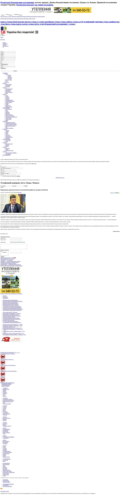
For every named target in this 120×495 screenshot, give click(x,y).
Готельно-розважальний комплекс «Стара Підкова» (11, 265)
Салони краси (8, 119)
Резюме (7, 146)
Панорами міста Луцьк (10, 125)
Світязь (7, 131)
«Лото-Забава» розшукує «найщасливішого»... (13, 331)
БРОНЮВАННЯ (6, 155)
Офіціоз (9, 75)
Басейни (7, 98)
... (3, 330)
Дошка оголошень (9, 128)
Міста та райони (9, 92)
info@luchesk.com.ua (60, 177)
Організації (8, 91)
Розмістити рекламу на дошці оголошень (34, 5)
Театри (7, 111)
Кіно (7, 110)
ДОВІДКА (5, 121)
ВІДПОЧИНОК (6, 107)
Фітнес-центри (9, 102)
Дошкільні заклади (10, 150)
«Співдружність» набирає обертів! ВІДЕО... (12, 306)
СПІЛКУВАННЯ (6, 139)
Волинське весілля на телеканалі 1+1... (11, 324)
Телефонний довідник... (8, 326)
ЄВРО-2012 (8, 105)
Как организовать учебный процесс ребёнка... (13, 301)
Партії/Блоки (8, 90)
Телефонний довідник (10, 122)
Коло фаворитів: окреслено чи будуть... (11, 305)
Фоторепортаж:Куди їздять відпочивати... (12, 319)
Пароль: (2, 52)
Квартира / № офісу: (4, 173)
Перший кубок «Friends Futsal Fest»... (11, 303)
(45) (14, 326)
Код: (1, 63)
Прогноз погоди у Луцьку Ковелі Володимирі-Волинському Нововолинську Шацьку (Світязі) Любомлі (22, 16)
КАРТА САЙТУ (6, 482)
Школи (7, 149)
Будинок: (2, 172)
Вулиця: (2, 170)
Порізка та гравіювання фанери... (7, 382)
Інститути (8, 148)
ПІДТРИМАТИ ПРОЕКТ (8, 484)
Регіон (7, 74)
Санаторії (8, 138)
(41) (20, 328)
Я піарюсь (8, 86)
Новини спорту (9, 106)
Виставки (8, 113)
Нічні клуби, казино (10, 115)
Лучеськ (7, 130)
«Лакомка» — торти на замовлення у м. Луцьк (10, 261)
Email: (1, 60)
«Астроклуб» (8, 153)
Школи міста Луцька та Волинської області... (12, 333)
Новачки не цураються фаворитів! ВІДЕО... (12, 308)
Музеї (7, 133)
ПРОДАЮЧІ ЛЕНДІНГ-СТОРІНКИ (8, 257)
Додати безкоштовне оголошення (7, 353)
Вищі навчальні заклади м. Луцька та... (11, 328)
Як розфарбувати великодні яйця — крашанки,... (13, 334)
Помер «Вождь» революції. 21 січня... (11, 314)
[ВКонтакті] (116, 193)
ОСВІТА (5, 147)
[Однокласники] (118, 193)
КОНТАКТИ (6, 485)
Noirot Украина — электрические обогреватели (10, 264)
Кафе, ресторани (9, 114)
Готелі (7, 132)
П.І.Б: (1, 59)
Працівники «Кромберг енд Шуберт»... (11, 325)
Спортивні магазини (10, 101)
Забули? (4, 44)
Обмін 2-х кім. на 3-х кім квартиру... (8, 365)
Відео (7, 141)
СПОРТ (4, 94)
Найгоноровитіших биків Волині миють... (12, 315)
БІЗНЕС (4, 83)
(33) (5, 330)
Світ (6, 81)
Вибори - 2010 (6, 389)
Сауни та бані (8, 118)
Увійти (1, 37)
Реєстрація (2, 39)
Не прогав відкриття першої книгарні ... (11, 318)
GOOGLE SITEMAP (7, 486)
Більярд (7, 103)
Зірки (7, 93)
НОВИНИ (5, 73)
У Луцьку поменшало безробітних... (10, 321)
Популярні (5, 296)
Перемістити (5, 46)
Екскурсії (8, 134)
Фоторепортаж (9, 109)
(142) (21, 325)
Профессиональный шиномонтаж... (10, 300)
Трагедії (9, 78)
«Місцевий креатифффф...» (11, 152)
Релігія (9, 76)
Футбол (7, 96)
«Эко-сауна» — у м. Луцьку (6, 260)
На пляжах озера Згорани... (9, 320)
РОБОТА (5, 142)
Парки (7, 120)
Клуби (7, 104)
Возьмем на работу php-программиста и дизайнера (11, 293)
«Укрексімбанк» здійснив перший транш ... (12, 322)
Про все (7, 82)
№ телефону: (3, 166)
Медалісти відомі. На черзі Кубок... (10, 302)
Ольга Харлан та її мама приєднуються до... (12, 310)
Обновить (4, 252)
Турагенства (8, 136)
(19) (5, 332)
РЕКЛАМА (5, 479)
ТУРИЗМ (5, 129)
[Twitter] (117, 193)
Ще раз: (2, 58)
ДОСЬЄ (4, 87)
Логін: (1, 51)
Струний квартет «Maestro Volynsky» (8, 263)
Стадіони (7, 97)
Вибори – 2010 (9, 79)
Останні (4, 295)
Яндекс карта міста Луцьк (11, 124)
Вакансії (7, 144)
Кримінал (10, 77)
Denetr (20, 192)
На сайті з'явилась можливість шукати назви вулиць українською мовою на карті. (17, 18)
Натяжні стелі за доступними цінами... (8, 371)
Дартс (7, 95)
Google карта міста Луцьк (11, 123)
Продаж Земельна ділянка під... (7, 359)
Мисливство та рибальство (11, 116)
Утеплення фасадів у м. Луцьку (7, 259)
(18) (25, 334)
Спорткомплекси (9, 100)
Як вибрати (8, 85)
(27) (24, 331)
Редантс (27, 477)
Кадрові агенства (9, 143)
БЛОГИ (4, 151)
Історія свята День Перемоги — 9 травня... (12, 313)
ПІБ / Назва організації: (5, 168)
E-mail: (2, 174)
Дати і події (8, 140)
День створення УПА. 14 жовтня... (10, 312)
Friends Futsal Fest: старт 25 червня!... (11, 304)
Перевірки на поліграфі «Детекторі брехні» (9, 262)
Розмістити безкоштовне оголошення (17, 2)
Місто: (2, 169)
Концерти (8, 112)
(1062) (21, 324)
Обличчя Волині (9, 88)
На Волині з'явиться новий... (9, 316)
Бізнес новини (9, 84)
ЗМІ (6, 127)
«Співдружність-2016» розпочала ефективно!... (13, 309)
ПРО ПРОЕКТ (6, 480)
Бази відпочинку (9, 137)
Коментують (5, 298)
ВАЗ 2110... (2, 376)
